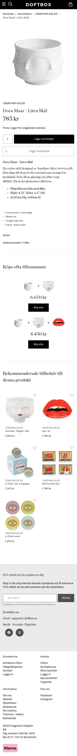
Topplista (45, 682)
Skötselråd (9, 718)
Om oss (7, 695)
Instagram (46, 699)
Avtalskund (9, 707)
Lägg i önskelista (38, 151)
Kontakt (7, 670)
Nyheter (7, 699)
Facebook (46, 695)
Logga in (8, 674)
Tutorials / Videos (13, 714)
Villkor (44, 663)
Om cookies (10, 710)
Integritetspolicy (12, 667)
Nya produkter (48, 678)
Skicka (66, 598)
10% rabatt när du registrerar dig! (23, 574)
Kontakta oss (11, 612)
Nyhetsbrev (9, 703)
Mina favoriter (48, 670)
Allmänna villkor (12, 663)
